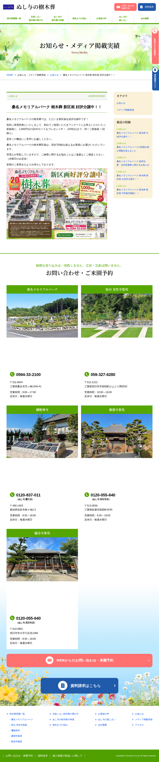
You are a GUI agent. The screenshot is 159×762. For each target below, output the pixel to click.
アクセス (139, 725)
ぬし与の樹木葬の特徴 (58, 18)
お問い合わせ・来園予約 (19, 755)
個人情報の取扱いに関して (67, 755)
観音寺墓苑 (16, 741)
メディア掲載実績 (125, 110)
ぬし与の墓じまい (123, 18)
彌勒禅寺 (15, 730)
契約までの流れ (80, 18)
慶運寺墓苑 (16, 736)
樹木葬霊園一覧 (14, 18)
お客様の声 (101, 18)
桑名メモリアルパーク (22, 719)
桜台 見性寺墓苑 (19, 725)
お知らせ (54, 75)
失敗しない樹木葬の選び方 (36, 18)
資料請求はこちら (155, 78)
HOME (10, 75)
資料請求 (43, 755)
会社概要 (145, 18)
